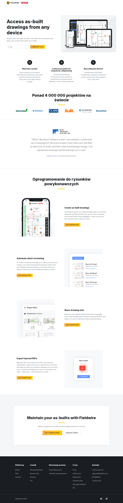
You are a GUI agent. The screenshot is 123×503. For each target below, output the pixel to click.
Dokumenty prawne (55, 470)
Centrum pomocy (98, 470)
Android (18, 477)
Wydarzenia (77, 477)
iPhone (17, 470)
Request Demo (72, 433)
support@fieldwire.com (100, 473)
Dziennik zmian (78, 481)
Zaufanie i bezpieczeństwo (58, 473)
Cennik (33, 465)
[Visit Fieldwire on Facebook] (101, 499)
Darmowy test (38, 47)
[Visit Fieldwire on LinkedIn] (106, 499)
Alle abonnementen (36, 470)
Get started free (72, 225)
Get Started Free (52, 433)
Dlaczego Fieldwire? (79, 484)
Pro (31, 481)
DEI (74, 488)
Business (33, 477)
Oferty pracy (77, 473)
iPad (16, 473)
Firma (74, 470)
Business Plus (34, 473)
